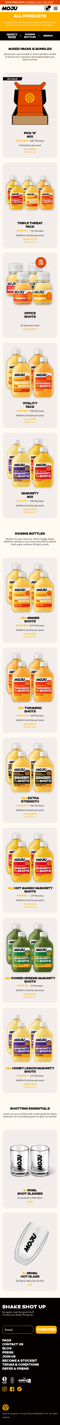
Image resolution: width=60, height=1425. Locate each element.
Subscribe (46, 1329)
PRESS (7, 1353)
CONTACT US (12, 1344)
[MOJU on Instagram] (4, 1389)
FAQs (6, 1340)
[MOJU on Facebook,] (12, 1389)
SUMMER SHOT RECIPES (39, 2)
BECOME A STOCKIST (19, 1361)
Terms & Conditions (20, 1365)
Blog (7, 1348)
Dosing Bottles (30, 36)
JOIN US (9, 1357)
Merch (48, 35)
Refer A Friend (15, 1369)
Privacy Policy (26, 1414)
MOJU (9, 8)
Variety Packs (11, 36)
